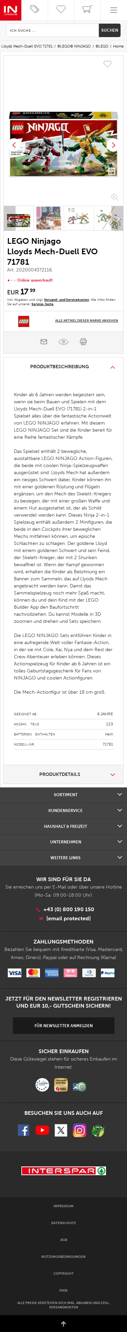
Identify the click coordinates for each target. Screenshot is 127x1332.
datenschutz (63, 1223)
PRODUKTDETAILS (59, 774)
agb (63, 1240)
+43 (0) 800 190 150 (68, 909)
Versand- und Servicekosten (66, 299)
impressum (63, 1206)
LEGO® (102, 46)
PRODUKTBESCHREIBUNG (59, 366)
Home (118, 46)
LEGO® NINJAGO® (74, 46)
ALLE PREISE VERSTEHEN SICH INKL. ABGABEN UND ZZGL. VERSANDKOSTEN (63, 1305)
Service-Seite (42, 304)
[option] (63, 131)
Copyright (63, 1273)
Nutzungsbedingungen (63, 1256)
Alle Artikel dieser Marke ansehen (86, 320)
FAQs (63, 1290)
